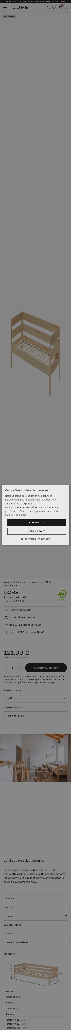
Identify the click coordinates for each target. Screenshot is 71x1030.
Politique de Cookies (16, 514)
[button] (36, 539)
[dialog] (35, 515)
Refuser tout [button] (36, 531)
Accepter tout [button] (37, 522)
